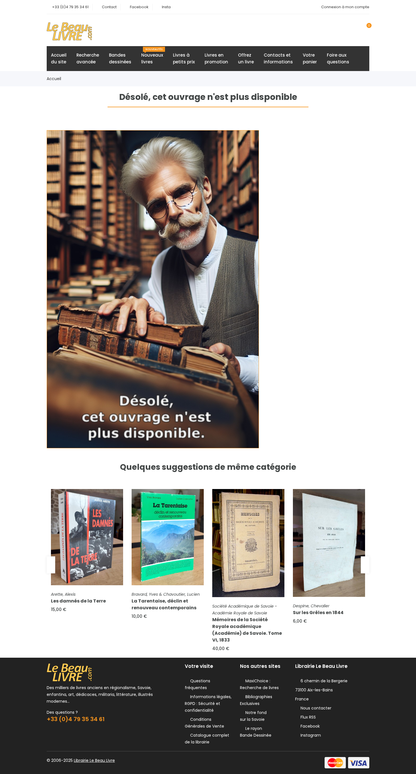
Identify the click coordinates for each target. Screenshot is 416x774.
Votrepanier (310, 58)
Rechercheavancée (87, 58)
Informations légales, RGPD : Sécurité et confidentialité (208, 703)
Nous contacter (314, 708)
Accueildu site (59, 58)
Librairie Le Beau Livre (94, 760)
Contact (109, 7)
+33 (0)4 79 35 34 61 (70, 7)
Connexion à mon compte (345, 7)
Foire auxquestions (338, 58)
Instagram (309, 735)
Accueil (54, 79)
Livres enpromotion (216, 58)
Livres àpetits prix (184, 58)
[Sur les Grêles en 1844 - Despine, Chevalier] (329, 543)
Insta (166, 7)
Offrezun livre (246, 58)
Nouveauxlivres (152, 56)
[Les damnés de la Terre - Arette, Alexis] (87, 537)
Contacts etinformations (278, 58)
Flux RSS (307, 717)
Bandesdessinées (120, 58)
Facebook (139, 7)
